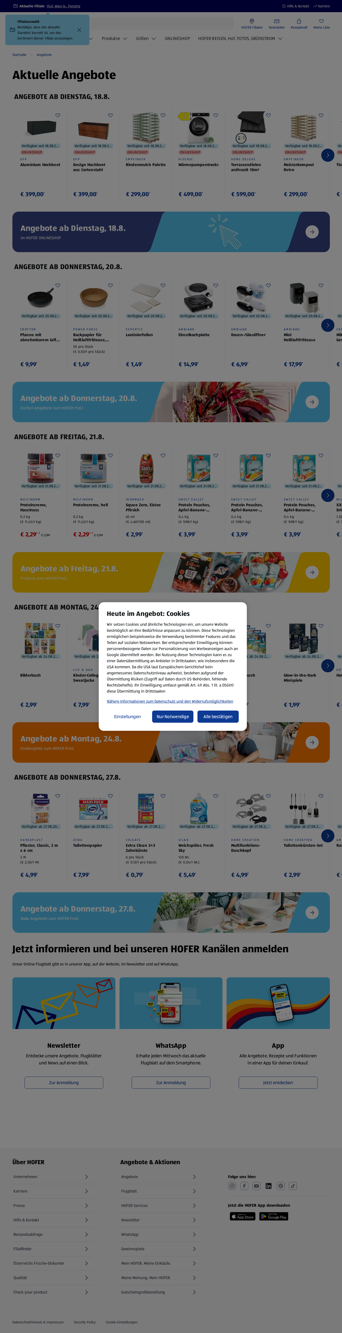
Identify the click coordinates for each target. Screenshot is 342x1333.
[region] (173, 666)
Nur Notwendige (173, 716)
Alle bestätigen (218, 716)
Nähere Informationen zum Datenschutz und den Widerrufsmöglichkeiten (170, 701)
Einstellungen (127, 716)
